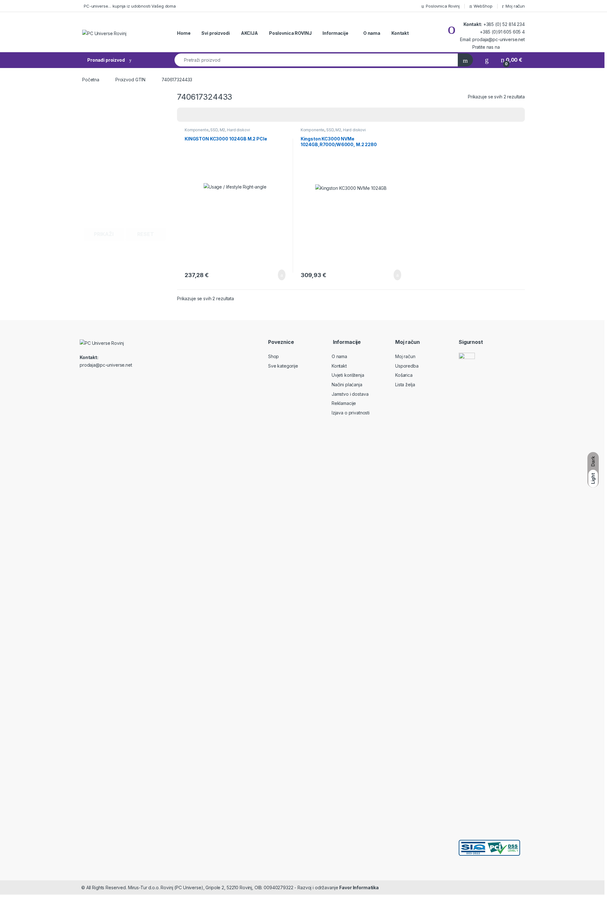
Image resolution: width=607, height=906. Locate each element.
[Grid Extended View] (195, 115)
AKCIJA (249, 33)
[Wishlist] (487, 60)
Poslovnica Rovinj (443, 6)
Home (183, 33)
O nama (371, 33)
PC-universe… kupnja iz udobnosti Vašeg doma (130, 6)
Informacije (335, 33)
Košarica (404, 375)
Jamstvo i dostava (350, 394)
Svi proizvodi (215, 33)
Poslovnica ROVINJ (290, 33)
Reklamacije (344, 403)
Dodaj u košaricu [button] (276, 275)
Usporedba (407, 366)
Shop (273, 356)
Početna (90, 79)
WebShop (483, 6)
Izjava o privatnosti (351, 412)
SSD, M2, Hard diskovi (230, 129)
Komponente (197, 129)
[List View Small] (213, 115)
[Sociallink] (82, 378)
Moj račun (515, 6)
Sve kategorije (283, 366)
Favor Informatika (359, 887)
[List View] (204, 115)
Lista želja (405, 384)
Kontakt (400, 33)
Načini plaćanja (347, 384)
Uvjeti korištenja (348, 375)
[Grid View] (185, 115)
